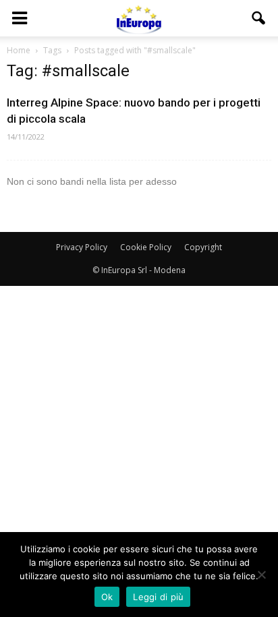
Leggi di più (158, 596)
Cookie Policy (145, 247)
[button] (259, 18)
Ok (107, 596)
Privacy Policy (81, 247)
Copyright (203, 247)
